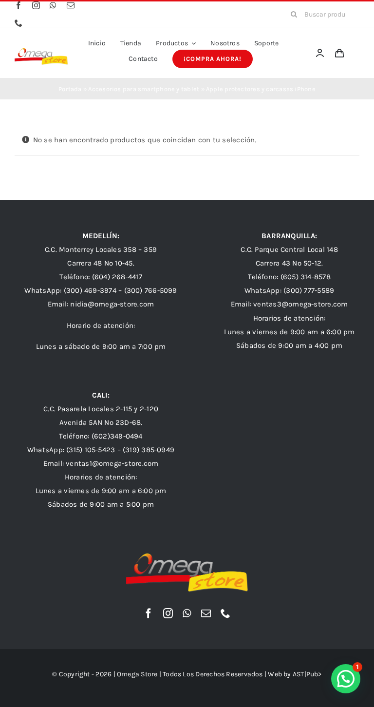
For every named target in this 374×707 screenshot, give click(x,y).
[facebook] (18, 5)
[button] (345, 678)
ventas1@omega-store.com (112, 463)
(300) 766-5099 (150, 290)
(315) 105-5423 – (94, 449)
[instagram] (36, 5)
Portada (70, 89)
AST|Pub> (307, 674)
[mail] (71, 5)
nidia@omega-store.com (112, 304)
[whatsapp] (53, 5)
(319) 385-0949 (148, 449)
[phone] (18, 23)
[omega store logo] (41, 51)
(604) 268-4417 (117, 276)
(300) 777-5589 (308, 290)
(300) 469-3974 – (94, 290)
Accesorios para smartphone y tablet (143, 89)
